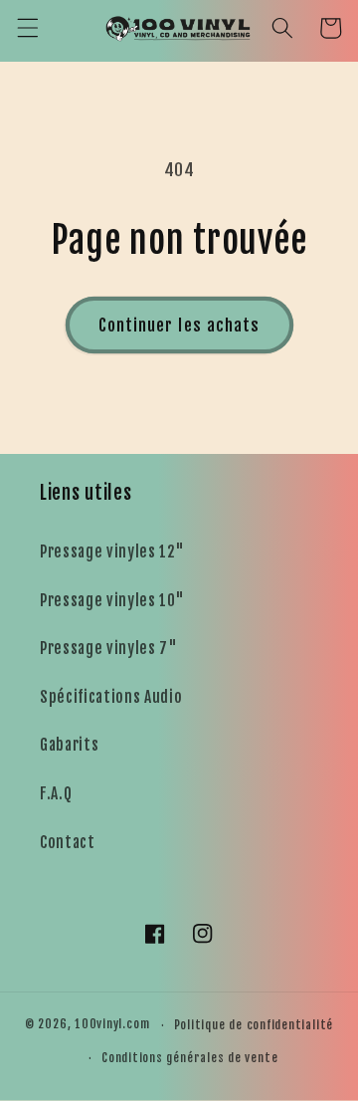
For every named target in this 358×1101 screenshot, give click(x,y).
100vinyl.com (112, 1024)
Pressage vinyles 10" (112, 600)
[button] (27, 28)
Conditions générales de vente (189, 1057)
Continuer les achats (179, 325)
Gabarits (69, 745)
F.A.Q (56, 793)
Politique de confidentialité (254, 1024)
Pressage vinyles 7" (109, 648)
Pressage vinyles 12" (112, 551)
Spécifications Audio (111, 697)
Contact (67, 842)
